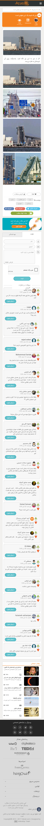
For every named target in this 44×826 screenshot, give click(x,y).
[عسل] (22, 773)
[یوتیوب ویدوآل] (30, 732)
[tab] (22, 782)
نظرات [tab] (32, 234)
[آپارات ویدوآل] (15, 732)
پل (30, 199)
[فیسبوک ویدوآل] (20, 728)
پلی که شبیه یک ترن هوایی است (21, 10)
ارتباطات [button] (36, 792)
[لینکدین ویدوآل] (15, 728)
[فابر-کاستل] (22, 766)
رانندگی (29, 203)
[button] (10, 301)
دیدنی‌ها (34, 10)
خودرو (20, 203)
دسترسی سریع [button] (34, 782)
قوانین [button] (37, 787)
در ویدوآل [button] (36, 796)
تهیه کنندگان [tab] (12, 234)
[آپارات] (13, 743)
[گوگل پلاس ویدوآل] (25, 732)
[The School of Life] (13, 748)
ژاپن (12, 199)
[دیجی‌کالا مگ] (28, 743)
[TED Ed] (27, 748)
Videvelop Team (23, 821)
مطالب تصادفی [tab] (35, 663)
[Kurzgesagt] (22, 753)
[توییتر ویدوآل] (20, 732)
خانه (39, 10)
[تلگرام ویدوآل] (25, 728)
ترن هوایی (21, 199)
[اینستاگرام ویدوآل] (30, 728)
